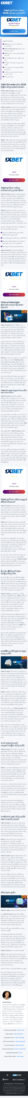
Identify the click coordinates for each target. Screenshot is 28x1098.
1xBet (20, 1052)
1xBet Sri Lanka (19, 1045)
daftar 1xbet (20, 1030)
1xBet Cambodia (19, 1037)
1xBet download (18, 1034)
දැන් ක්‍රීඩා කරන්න (14, 30)
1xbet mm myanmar (20, 1049)
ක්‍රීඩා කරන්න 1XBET (14, 180)
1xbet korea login (20, 1041)
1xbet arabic (20, 1056)
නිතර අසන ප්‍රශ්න (9, 76)
